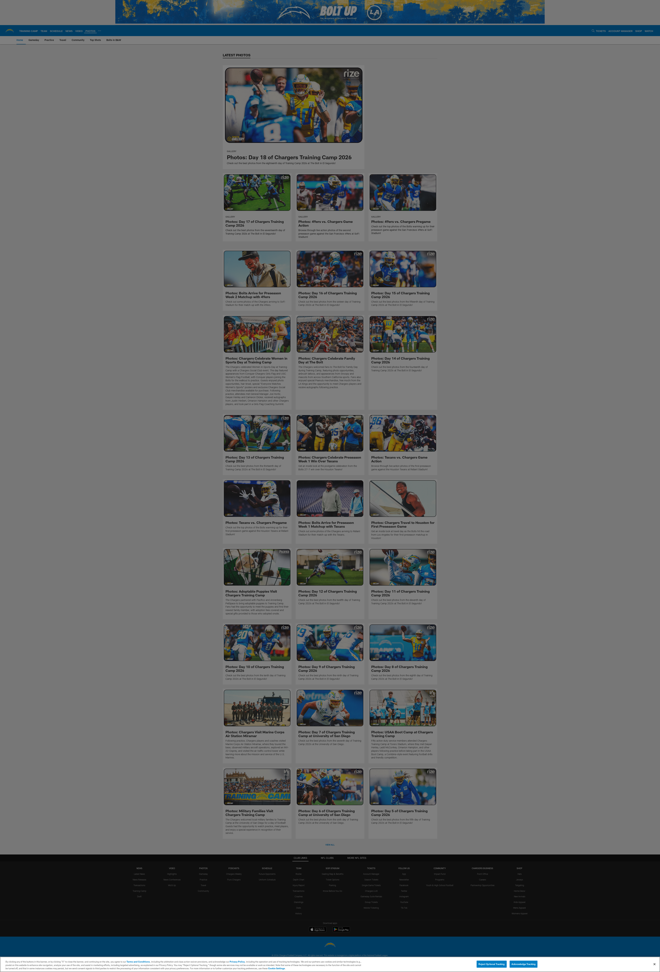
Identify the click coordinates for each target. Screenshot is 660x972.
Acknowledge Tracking (524, 964)
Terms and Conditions (138, 961)
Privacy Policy (237, 961)
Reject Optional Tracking (491, 964)
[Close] (654, 964)
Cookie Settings (276, 968)
